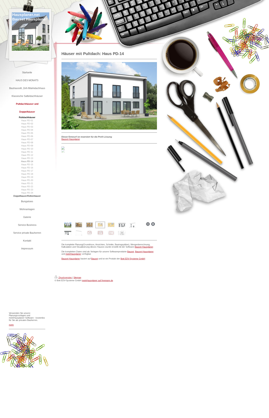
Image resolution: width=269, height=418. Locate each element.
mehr (11, 325)
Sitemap (77, 277)
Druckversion (65, 277)
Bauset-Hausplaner (70, 139)
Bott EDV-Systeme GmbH (133, 258)
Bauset (130, 251)
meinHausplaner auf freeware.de (97, 280)
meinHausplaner (73, 254)
